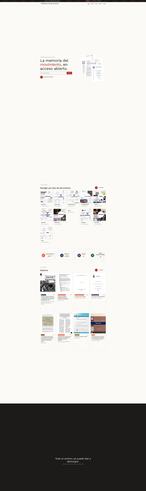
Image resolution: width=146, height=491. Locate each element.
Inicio (89, 3)
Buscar (92, 3)
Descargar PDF (44, 309)
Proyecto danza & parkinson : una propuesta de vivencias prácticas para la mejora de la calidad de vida (47, 298)
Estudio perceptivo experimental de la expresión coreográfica (63, 297)
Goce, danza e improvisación (98, 296)
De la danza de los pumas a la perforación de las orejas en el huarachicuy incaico (97, 337)
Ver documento (44, 307)
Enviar (96, 3)
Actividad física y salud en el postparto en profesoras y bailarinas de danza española (64, 338)
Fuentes (100, 3)
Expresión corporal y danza (81, 336)
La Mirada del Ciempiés (80, 296)
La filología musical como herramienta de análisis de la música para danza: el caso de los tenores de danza (47, 339)
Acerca (104, 3)
